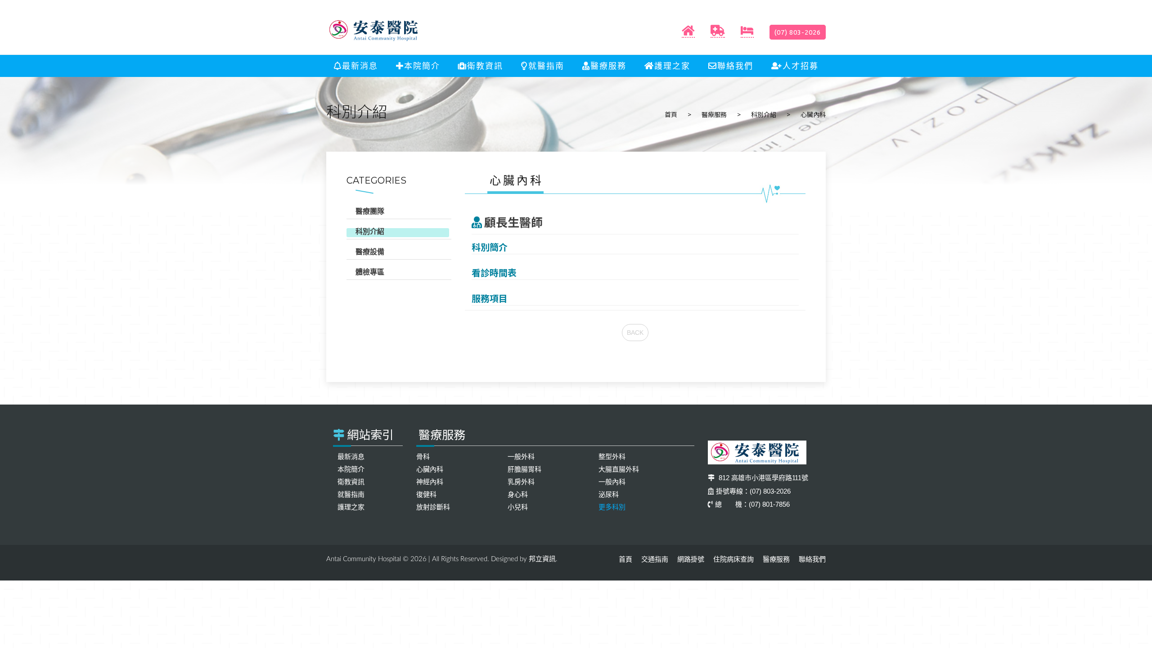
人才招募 (801, 66)
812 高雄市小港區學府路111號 (762, 478)
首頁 (671, 114)
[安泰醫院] (375, 30)
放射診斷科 (433, 507)
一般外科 (521, 456)
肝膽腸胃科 (524, 469)
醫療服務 (608, 66)
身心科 (518, 494)
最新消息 (360, 66)
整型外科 (612, 456)
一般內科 (612, 482)
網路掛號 (690, 559)
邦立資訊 (542, 558)
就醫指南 (546, 66)
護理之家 (672, 66)
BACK (635, 332)
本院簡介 (422, 66)
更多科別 (612, 507)
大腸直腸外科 (618, 469)
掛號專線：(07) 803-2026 (753, 491)
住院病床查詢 (733, 559)
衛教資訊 (485, 66)
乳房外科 (521, 482)
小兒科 (518, 507)
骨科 (423, 456)
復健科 (426, 494)
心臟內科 (429, 469)
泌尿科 (608, 494)
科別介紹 (763, 114)
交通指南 (654, 559)
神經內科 (429, 482)
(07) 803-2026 (797, 32)
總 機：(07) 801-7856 (752, 504)
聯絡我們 (735, 66)
